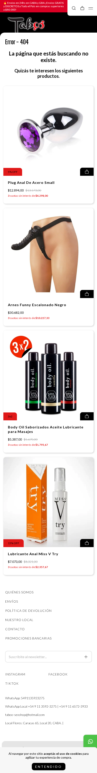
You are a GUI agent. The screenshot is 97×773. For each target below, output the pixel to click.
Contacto (15, 629)
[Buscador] (74, 8)
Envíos (11, 601)
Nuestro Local (19, 620)
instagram (15, 674)
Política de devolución (28, 611)
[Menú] (91, 8)
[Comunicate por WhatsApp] (90, 741)
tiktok (12, 683)
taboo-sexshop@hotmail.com (25, 715)
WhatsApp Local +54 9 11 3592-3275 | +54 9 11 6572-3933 (46, 706)
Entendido (48, 767)
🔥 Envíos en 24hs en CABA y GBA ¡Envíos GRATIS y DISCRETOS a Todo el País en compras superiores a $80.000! (33, 6)
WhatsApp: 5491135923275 (24, 698)
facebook (58, 674)
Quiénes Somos (19, 592)
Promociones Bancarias (28, 638)
